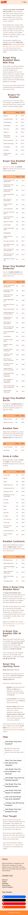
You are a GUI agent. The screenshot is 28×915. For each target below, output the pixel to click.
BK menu (12, 845)
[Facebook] (14, 896)
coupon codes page (12, 837)
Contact (4, 881)
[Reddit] (14, 907)
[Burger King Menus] (4, 2)
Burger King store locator (14, 727)
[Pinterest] (14, 903)
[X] (14, 900)
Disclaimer (5, 883)
